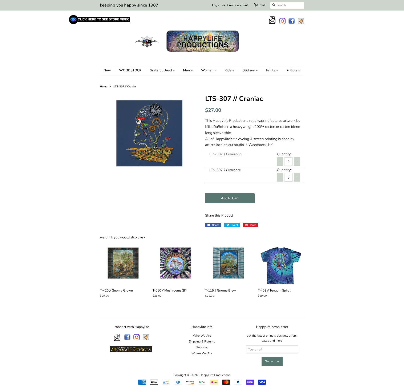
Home (103, 86)
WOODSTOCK (130, 70)
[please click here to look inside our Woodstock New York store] (99, 24)
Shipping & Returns (202, 341)
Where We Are (201, 353)
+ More (292, 70)
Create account (237, 5)
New (107, 70)
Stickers (249, 70)
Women (207, 70)
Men (187, 70)
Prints (271, 70)
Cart (262, 5)
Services (202, 347)
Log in (216, 5)
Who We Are (202, 335)
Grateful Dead (161, 70)
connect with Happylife (131, 327)
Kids (228, 70)
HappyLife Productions (214, 375)
